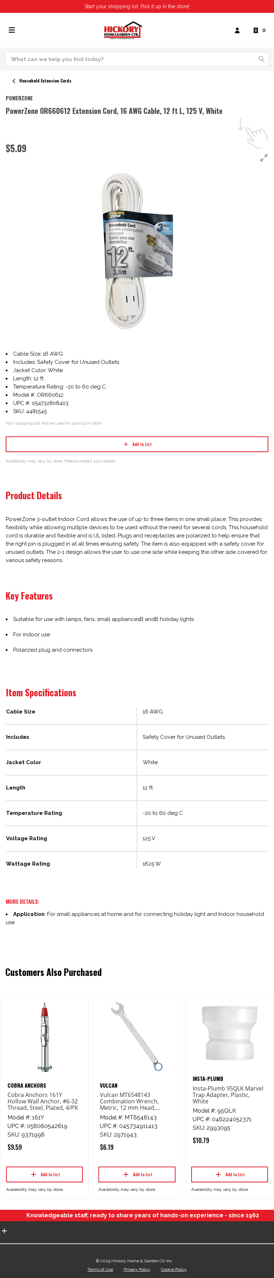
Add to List (142, 444)
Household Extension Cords (45, 80)
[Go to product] (44, 1036)
